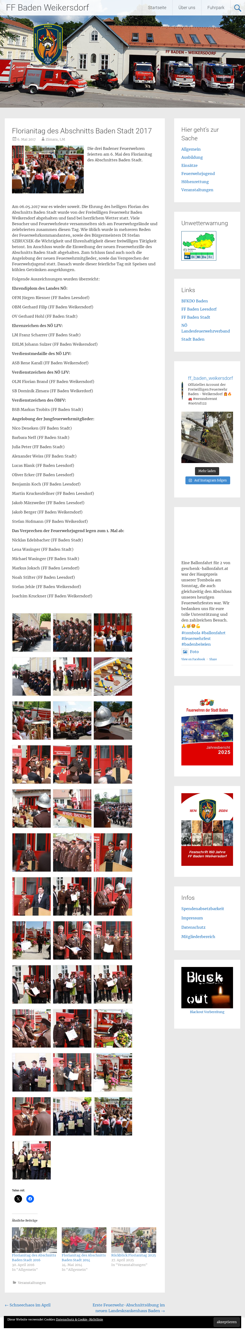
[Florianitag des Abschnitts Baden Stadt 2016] (34, 1240)
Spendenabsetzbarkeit (202, 908)
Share (213, 659)
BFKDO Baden (194, 301)
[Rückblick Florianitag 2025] (133, 1240)
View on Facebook (193, 659)
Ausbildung (192, 157)
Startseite (157, 7)
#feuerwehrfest (196, 638)
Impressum (192, 918)
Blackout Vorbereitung (207, 1012)
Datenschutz (193, 927)
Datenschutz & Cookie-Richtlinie (79, 1319)
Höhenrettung (195, 181)
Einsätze (189, 165)
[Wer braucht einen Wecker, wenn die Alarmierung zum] (207, 437)
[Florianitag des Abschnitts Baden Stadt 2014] (84, 1240)
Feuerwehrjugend (198, 173)
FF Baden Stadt (195, 317)
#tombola (190, 632)
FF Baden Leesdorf (199, 309)
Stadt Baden (193, 339)
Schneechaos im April (27, 1305)
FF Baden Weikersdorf (47, 8)
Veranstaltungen (32, 1283)
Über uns (186, 7)
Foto (194, 651)
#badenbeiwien (196, 644)
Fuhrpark (215, 7)
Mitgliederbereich (198, 936)
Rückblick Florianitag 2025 (133, 1255)
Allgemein (191, 149)
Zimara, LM (55, 139)
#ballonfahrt (213, 632)
